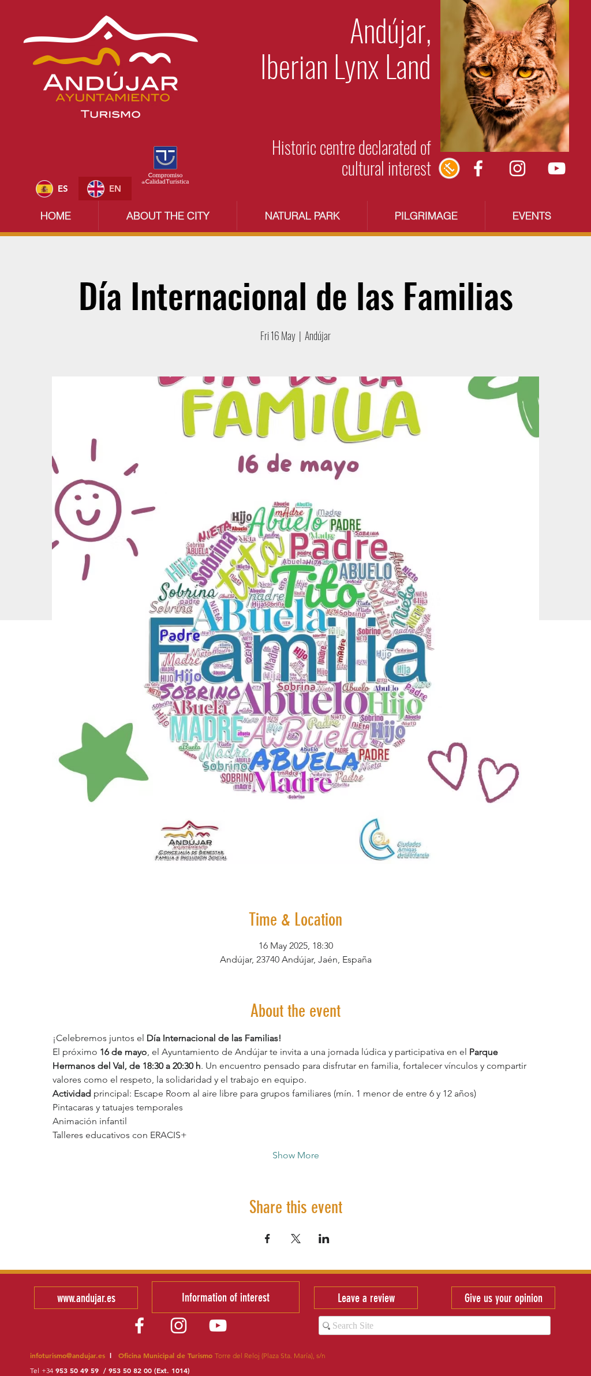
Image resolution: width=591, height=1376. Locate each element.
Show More (295, 1155)
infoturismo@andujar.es (67, 1355)
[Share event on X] (295, 1238)
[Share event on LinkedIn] (324, 1238)
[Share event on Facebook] (267, 1238)
